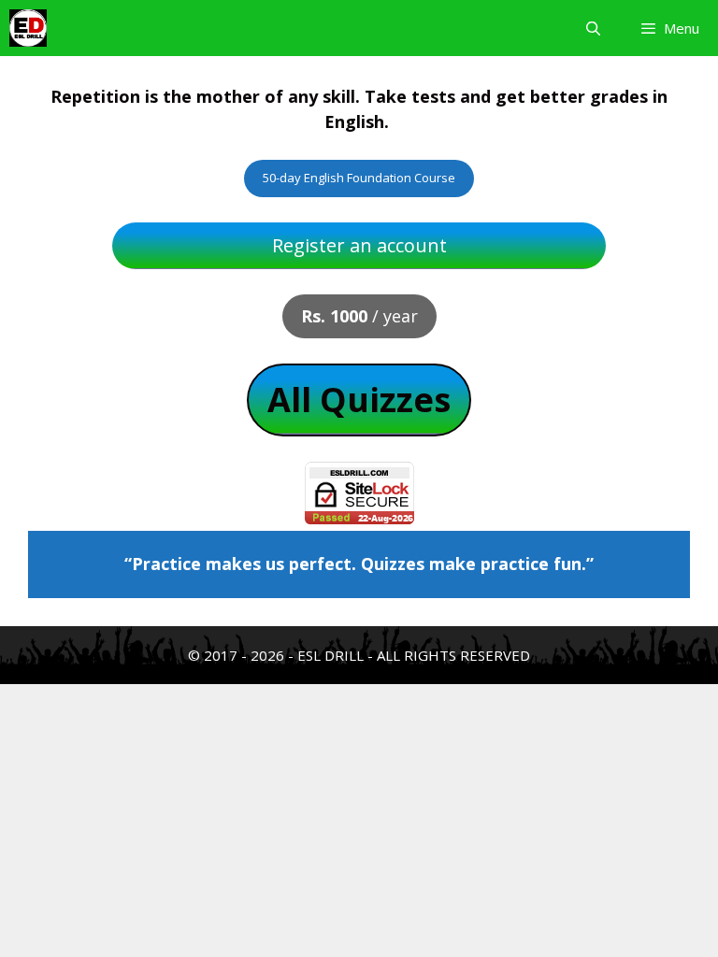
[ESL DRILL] (28, 28)
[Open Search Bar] (592, 28)
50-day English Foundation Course (359, 177)
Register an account (359, 245)
